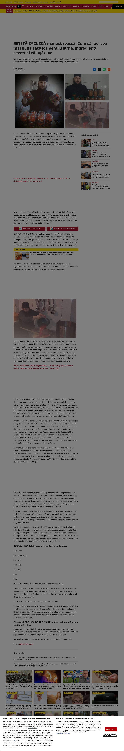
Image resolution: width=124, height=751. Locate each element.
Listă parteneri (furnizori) (63, 733)
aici (15, 740)
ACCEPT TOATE (110, 729)
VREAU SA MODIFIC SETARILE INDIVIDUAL (110, 735)
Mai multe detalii (32, 728)
